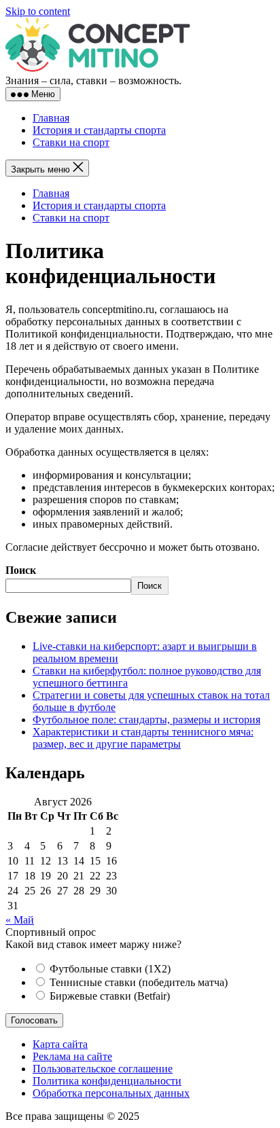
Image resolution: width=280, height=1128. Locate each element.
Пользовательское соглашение (103, 1068)
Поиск (20, 570)
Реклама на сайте (72, 1056)
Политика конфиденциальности (107, 1081)
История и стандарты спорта (99, 130)
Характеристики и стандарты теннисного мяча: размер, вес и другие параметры (143, 738)
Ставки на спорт (71, 142)
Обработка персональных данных (111, 1093)
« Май (19, 920)
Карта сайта (60, 1044)
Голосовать (34, 1020)
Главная (51, 118)
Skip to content (37, 11)
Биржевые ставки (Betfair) (108, 996)
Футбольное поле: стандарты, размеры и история (146, 719)
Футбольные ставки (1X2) (109, 969)
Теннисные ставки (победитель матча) (137, 982)
